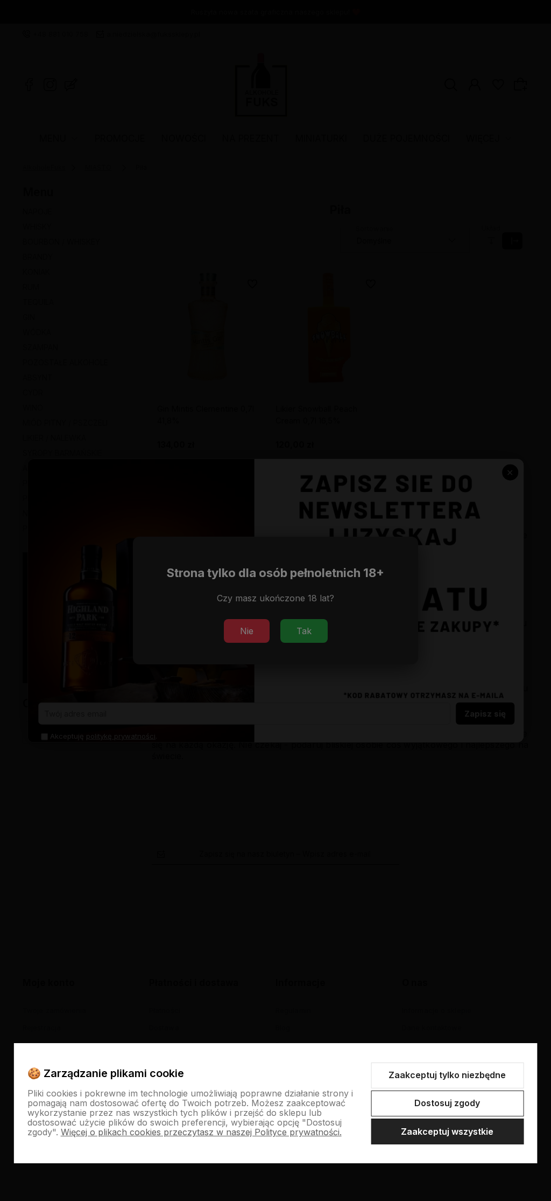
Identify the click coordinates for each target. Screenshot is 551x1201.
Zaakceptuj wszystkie (447, 1131)
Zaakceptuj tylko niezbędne (447, 1075)
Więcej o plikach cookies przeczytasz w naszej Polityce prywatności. (201, 1132)
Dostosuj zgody (447, 1103)
